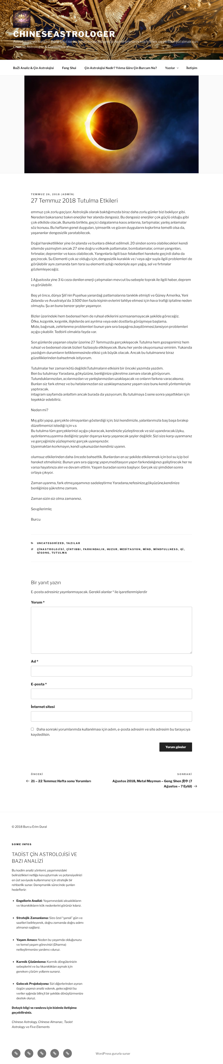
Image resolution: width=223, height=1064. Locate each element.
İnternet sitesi (43, 707)
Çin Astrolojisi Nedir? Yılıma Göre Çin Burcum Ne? (120, 68)
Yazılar (170, 68)
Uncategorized (50, 543)
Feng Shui (69, 68)
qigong (43, 552)
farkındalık (94, 549)
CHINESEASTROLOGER (64, 34)
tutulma (60, 552)
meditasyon (130, 549)
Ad (34, 661)
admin (67, 194)
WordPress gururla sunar (113, 1053)
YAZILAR (73, 543)
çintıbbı (73, 549)
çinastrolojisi (50, 549)
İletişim (191, 68)
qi (182, 549)
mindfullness (165, 549)
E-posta (39, 684)
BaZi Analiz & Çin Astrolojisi (33, 68)
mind (147, 549)
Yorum (38, 602)
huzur (112, 549)
